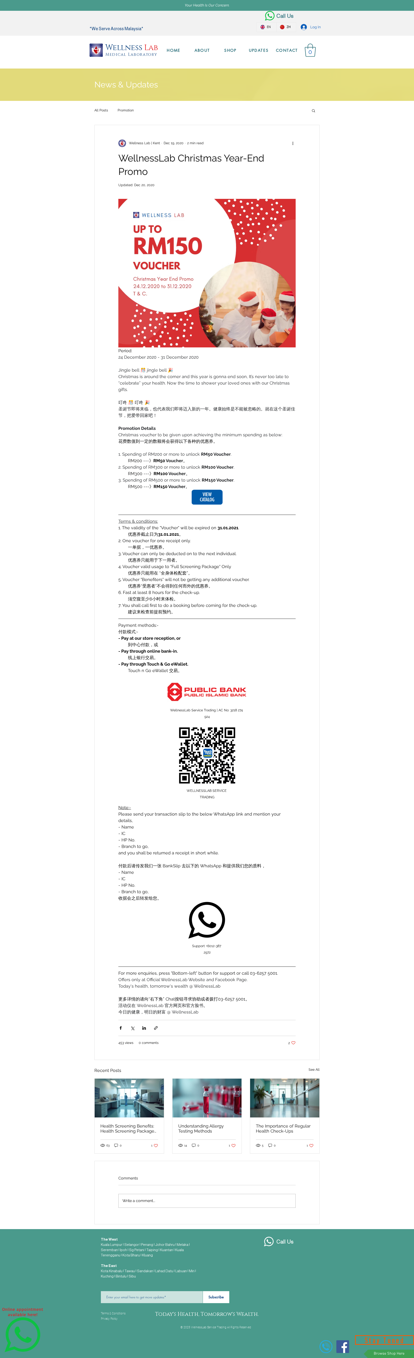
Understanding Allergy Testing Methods (201, 1128)
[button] (310, 50)
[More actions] (293, 143)
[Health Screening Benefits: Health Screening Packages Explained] (129, 1098)
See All (314, 1069)
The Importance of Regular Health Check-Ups (283, 1128)
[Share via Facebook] (120, 1028)
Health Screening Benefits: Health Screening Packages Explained (128, 1128)
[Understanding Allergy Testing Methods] (207, 1098)
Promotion (126, 110)
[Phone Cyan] (326, 1346)
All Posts (101, 110)
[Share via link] (156, 1028)
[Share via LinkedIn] (144, 1028)
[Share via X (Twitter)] (132, 1028)
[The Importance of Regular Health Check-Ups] (284, 1098)
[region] (23, 1333)
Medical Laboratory (131, 54)
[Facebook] (342, 1346)
